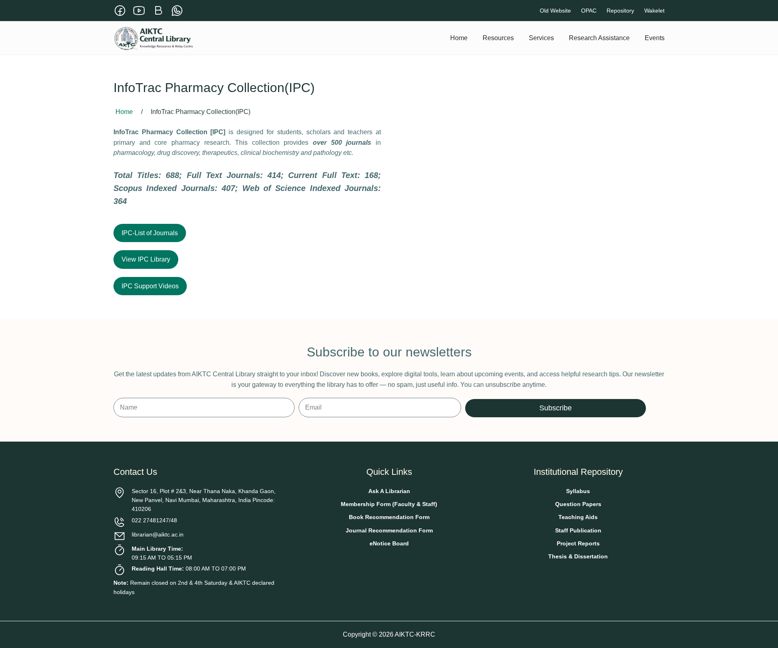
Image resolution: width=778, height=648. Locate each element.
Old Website (555, 10)
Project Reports (578, 543)
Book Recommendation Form (389, 517)
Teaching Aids (578, 517)
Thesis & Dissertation (578, 556)
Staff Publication (578, 530)
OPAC (588, 10)
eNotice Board (389, 543)
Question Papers (578, 504)
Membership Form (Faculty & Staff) (389, 504)
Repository (620, 10)
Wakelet (654, 10)
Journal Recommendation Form (389, 530)
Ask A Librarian (389, 491)
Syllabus (578, 491)
